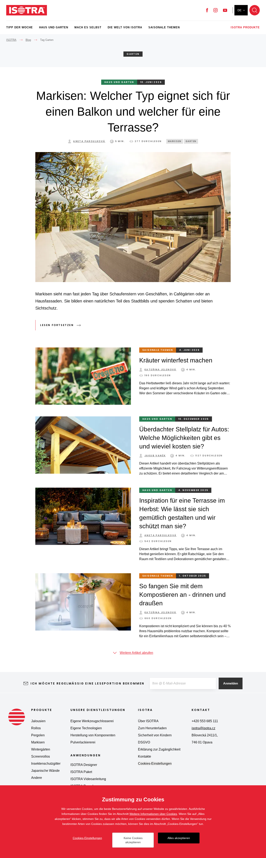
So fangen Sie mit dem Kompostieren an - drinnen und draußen (182, 595)
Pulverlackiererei (82, 742)
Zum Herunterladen (152, 728)
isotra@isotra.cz (203, 728)
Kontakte (144, 756)
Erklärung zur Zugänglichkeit (159, 749)
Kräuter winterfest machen (175, 360)
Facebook (207, 10)
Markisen (174, 141)
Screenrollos (40, 756)
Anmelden (230, 683)
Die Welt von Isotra (125, 27)
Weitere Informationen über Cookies (153, 814)
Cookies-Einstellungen (155, 763)
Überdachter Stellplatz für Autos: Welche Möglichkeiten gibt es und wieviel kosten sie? (184, 438)
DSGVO (144, 742)
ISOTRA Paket (81, 772)
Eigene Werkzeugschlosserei (92, 721)
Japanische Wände (45, 770)
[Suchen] (254, 10)
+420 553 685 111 (205, 721)
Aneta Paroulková (89, 141)
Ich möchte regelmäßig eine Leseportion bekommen (87, 683)
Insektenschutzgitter (45, 763)
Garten (191, 141)
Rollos (36, 728)
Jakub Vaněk (155, 455)
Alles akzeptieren (178, 838)
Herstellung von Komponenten (92, 735)
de (239, 10)
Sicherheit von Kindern (155, 735)
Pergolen (38, 735)
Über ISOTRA (148, 721)
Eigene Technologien (86, 728)
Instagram (215, 10)
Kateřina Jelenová (160, 369)
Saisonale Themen (164, 27)
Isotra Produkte (245, 27)
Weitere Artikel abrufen (136, 652)
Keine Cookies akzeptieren (133, 840)
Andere (36, 777)
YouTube (225, 10)
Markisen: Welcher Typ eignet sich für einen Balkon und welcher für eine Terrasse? (133, 111)
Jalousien (38, 721)
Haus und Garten (53, 27)
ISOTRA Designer (83, 765)
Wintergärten (40, 749)
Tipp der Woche (19, 27)
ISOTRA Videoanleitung (88, 779)
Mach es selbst (87, 27)
